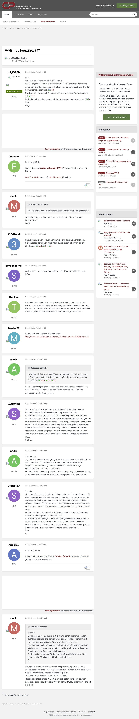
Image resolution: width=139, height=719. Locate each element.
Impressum (49, 712)
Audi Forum (30, 61)
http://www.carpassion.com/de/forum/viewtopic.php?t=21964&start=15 (57, 337)
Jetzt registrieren (126, 5)
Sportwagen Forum (10, 21)
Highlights (42, 14)
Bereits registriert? (104, 5)
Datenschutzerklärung (66, 712)
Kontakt (91, 712)
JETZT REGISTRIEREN (117, 117)
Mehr (62, 21)
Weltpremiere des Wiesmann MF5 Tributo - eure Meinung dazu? (116, 286)
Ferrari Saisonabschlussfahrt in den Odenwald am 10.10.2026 (116, 249)
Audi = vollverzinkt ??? (50, 168)
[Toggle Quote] (29, 204)
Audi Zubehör (56, 177)
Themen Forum (29, 21)
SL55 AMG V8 (112, 173)
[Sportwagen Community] (9, 5)
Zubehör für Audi (62, 556)
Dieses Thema (121, 14)
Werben (82, 712)
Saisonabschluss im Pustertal (117, 221)
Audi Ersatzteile (32, 177)
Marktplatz (19, 14)
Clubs (31, 14)
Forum (7, 14)
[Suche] (134, 14)
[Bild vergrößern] (51, 90)
